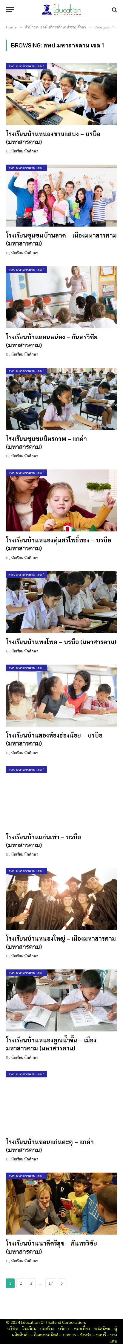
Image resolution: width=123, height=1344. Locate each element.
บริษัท (12, 1328)
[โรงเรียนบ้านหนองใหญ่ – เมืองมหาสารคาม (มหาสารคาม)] (61, 899)
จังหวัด (86, 1334)
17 (51, 1283)
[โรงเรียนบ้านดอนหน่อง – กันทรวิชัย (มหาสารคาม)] (61, 297)
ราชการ (69, 1334)
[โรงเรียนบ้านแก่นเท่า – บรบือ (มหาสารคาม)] (61, 797)
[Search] (114, 9)
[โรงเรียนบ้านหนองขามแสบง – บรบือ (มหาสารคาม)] (61, 94)
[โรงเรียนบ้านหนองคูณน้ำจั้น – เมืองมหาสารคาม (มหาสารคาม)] (61, 1000)
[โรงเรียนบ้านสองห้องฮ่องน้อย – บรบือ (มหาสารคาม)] (61, 696)
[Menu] (10, 9)
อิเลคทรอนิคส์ (46, 1334)
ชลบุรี (101, 1334)
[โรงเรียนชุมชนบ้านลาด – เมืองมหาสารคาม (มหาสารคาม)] (61, 196)
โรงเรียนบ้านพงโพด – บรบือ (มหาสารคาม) (61, 642)
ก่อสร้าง (47, 1328)
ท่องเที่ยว (82, 1328)
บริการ (64, 1328)
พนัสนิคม (102, 1328)
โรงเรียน (29, 1328)
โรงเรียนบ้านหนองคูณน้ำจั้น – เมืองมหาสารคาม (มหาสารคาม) (51, 1044)
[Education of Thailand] (61, 9)
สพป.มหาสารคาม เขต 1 (26, 66)
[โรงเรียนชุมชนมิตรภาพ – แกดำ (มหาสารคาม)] (61, 399)
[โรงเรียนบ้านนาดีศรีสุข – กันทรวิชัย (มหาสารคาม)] (61, 1204)
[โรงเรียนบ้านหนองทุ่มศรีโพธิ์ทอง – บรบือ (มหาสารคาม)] (61, 500)
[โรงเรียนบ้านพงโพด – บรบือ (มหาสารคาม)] (61, 602)
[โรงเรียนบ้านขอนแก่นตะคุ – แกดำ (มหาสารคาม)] (61, 1102)
